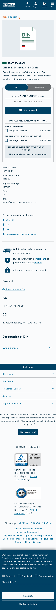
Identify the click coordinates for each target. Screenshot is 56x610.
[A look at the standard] (28, 36)
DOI (7, 229)
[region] (28, 570)
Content (9, 219)
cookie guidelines (28, 567)
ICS (7, 224)
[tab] (28, 348)
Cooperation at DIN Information (21, 234)
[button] (36, 5)
